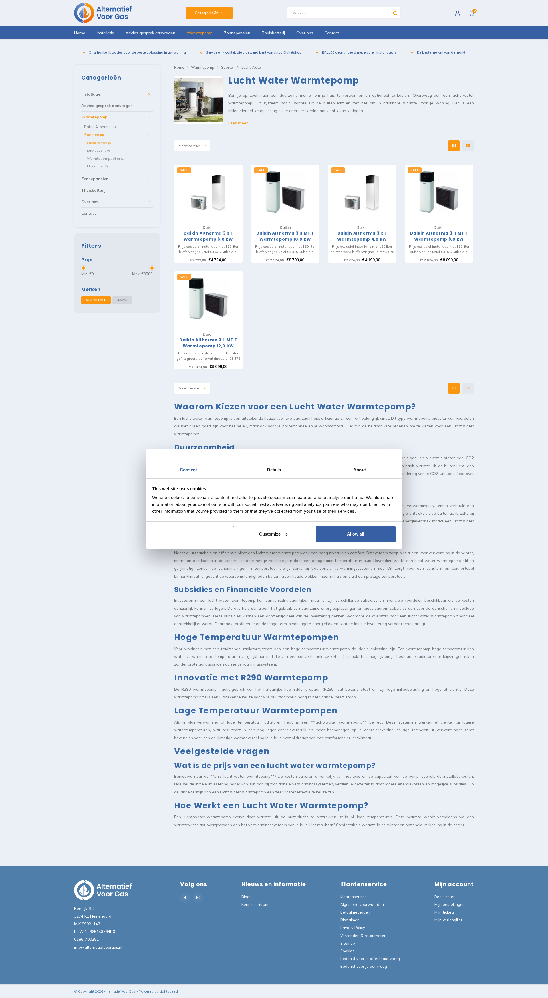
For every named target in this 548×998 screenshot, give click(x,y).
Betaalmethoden (355, 912)
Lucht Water (99, 143)
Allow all (355, 534)
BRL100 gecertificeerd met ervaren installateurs (359, 52)
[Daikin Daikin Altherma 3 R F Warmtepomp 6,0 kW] (208, 192)
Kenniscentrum (254, 904)
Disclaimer (349, 919)
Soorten (94, 134)
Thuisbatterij (273, 32)
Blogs (246, 896)
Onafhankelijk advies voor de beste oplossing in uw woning (137, 52)
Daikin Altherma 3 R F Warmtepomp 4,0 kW (362, 236)
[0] (471, 13)
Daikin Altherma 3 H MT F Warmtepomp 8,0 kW (439, 236)
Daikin (122, 300)
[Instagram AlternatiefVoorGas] (198, 898)
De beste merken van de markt (441, 52)
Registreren (445, 896)
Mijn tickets (444, 912)
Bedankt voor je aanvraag (363, 966)
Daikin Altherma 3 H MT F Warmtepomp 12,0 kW (208, 343)
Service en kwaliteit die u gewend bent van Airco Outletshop (254, 52)
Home (79, 32)
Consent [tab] (188, 469)
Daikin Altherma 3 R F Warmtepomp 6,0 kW (208, 236)
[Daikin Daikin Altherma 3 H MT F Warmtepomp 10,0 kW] (285, 192)
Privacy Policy (352, 927)
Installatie (105, 32)
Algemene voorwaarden (362, 904)
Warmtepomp (200, 32)
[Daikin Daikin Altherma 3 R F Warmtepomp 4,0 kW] (362, 192)
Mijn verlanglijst (448, 919)
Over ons (304, 32)
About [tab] (359, 469)
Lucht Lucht (98, 150)
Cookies (347, 950)
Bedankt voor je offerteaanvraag (370, 958)
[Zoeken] (395, 13)
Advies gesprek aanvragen (150, 32)
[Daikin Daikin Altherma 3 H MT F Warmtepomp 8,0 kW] (439, 192)
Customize (270, 534)
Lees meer (238, 123)
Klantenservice (353, 896)
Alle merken (96, 300)
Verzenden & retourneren (363, 935)
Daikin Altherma (100, 126)
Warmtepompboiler (105, 158)
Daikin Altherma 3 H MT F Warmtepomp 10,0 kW (285, 236)
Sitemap (347, 943)
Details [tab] (274, 469)
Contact (332, 32)
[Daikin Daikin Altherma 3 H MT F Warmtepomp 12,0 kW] (208, 298)
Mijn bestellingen (449, 904)
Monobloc (97, 166)
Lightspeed (168, 991)
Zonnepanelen (237, 32)
